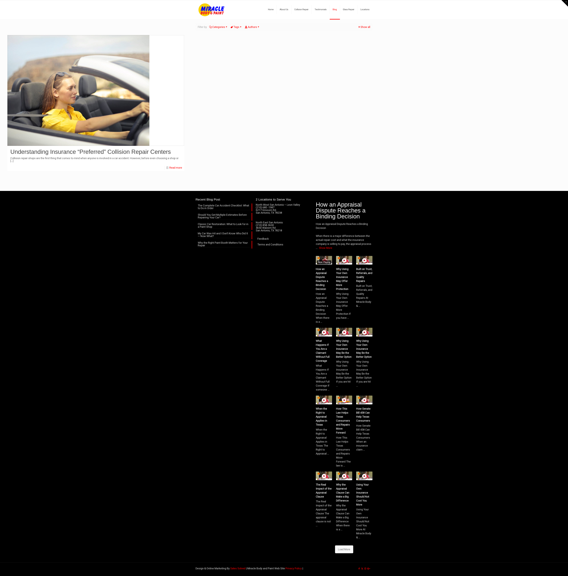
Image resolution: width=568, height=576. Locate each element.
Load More (344, 549)
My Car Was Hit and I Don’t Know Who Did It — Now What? (223, 235)
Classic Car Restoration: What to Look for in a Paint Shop (223, 225)
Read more (175, 167)
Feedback (263, 238)
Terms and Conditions (270, 244)
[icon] (368, 568)
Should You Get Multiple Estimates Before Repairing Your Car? (222, 216)
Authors (252, 27)
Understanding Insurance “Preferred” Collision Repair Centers (90, 152)
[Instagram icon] (365, 568)
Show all (365, 27)
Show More (325, 247)
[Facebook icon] (359, 568)
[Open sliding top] (564, 3)
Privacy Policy (293, 568)
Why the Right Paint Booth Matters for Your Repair (223, 244)
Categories (218, 27)
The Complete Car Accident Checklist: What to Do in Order (223, 207)
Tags (236, 27)
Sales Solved (237, 568)
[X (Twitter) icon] (362, 568)
